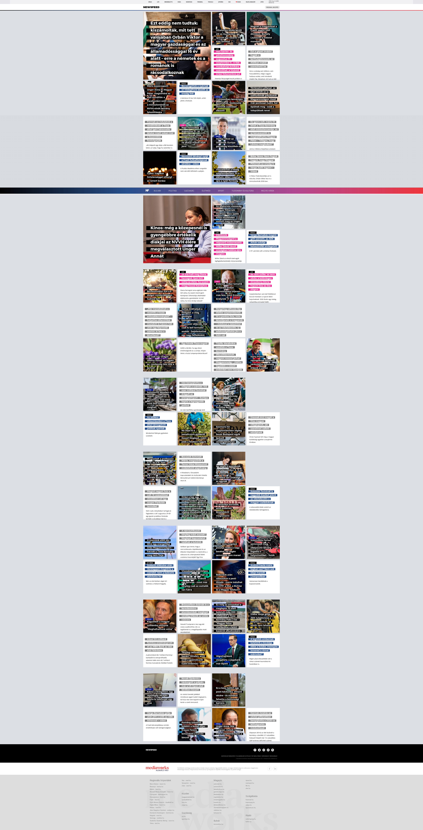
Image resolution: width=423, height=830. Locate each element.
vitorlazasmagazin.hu (221, 807)
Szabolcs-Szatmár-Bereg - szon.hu (162, 821)
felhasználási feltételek (243, 756)
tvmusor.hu (217, 813)
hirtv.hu (184, 802)
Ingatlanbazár (250, 2)
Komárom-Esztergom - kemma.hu (161, 813)
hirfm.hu (248, 822)
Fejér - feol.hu (155, 800)
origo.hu (184, 805)
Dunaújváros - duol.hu (157, 797)
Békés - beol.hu (155, 789)
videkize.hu (218, 810)
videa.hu (249, 805)
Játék (262, 2)
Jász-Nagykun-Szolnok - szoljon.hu (162, 810)
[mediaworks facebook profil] (269, 768)
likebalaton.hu (218, 794)
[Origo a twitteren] (259, 750)
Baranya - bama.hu (156, 786)
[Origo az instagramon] (263, 750)
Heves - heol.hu (155, 807)
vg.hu (184, 816)
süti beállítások (256, 756)
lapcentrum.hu (251, 808)
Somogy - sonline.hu (157, 818)
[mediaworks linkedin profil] (275, 768)
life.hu (248, 786)
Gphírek (220, 2)
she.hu (248, 788)
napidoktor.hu (218, 797)
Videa (179, 2)
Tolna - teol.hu (155, 823)
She (229, 2)
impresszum (265, 756)
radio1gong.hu (251, 819)
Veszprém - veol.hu (188, 783)
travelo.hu (217, 802)
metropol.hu (250, 783)
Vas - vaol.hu (186, 780)
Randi (239, 2)
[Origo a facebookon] (255, 750)
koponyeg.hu (250, 802)
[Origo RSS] (272, 750)
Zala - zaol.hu (186, 786)
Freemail (200, 2)
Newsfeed (189, 2)
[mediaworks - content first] (157, 768)
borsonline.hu (218, 824)
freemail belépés (272, 7)
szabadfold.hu (187, 800)
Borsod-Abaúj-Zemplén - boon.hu (161, 792)
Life (158, 2)
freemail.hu (249, 800)
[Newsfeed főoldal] (151, 750)
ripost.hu (249, 780)
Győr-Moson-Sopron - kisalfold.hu (161, 802)
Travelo (210, 2)
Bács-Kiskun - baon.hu (158, 784)
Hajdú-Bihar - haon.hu (157, 805)
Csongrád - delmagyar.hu (159, 794)
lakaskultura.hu (219, 789)
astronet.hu (218, 784)
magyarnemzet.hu (188, 797)
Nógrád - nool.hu (156, 815)
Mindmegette (168, 2)
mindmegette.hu (219, 800)
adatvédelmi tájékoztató (228, 756)
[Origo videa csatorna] (268, 750)
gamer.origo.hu (219, 792)
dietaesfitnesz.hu (219, 805)
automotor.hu (218, 786)
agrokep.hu (186, 819)
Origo (150, 2)
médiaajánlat (273, 756)
